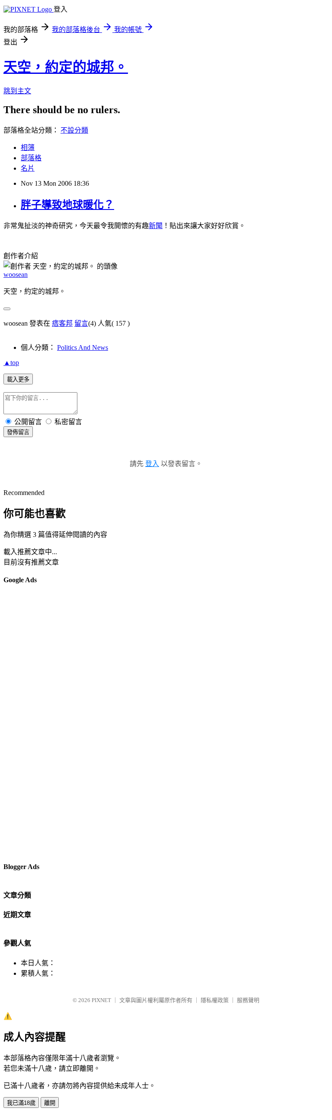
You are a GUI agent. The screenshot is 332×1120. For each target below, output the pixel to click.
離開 (49, 1103)
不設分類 (74, 130)
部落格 (31, 158)
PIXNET (101, 1000)
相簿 (28, 147)
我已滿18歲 (21, 1103)
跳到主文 (17, 91)
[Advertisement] (38, 722)
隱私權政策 (215, 1000)
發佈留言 (18, 432)
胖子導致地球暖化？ (67, 204)
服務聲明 (248, 1000)
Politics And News (82, 347)
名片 (28, 168)
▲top (11, 362)
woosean (15, 274)
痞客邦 (62, 323)
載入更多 (18, 379)
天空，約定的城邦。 (65, 67)
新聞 (156, 225)
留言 (81, 323)
